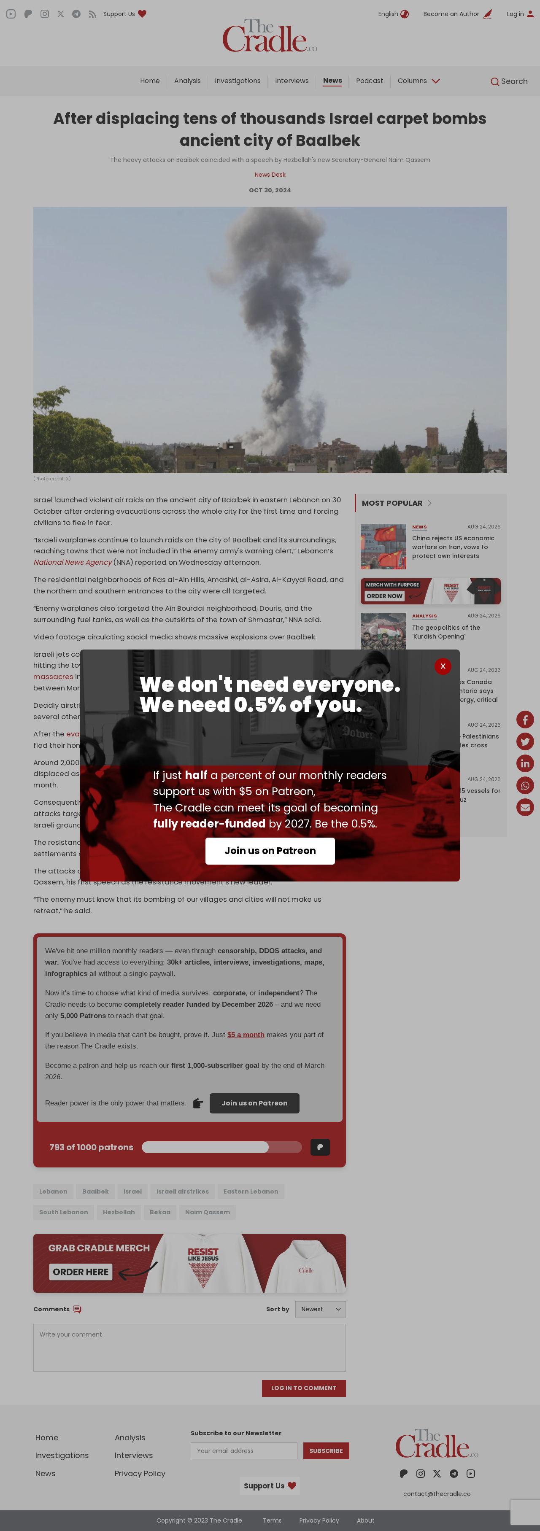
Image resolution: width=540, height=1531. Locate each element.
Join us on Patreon (270, 850)
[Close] (443, 666)
